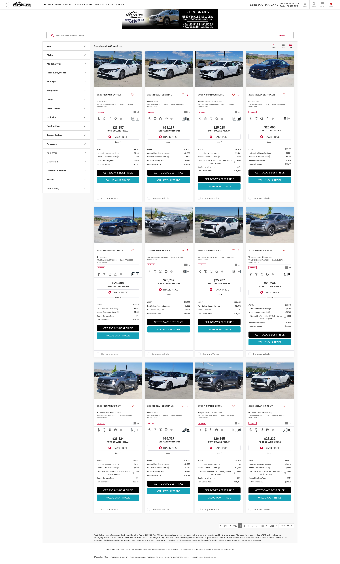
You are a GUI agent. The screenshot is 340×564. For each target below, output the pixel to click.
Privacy (193, 557)
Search (282, 35)
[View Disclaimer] (121, 119)
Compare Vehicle (109, 198)
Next (263, 525)
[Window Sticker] (137, 118)
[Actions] (137, 94)
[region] (118, 156)
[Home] (44, 4)
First (224, 525)
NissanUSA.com (210, 557)
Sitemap (200, 557)
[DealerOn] (101, 557)
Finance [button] (99, 4)
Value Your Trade (118, 180)
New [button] (50, 4)
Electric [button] (120, 4)
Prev (234, 525)
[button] (139, 69)
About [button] (109, 4)
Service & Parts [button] (83, 4)
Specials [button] (68, 4)
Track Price (120, 136)
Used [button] (58, 4)
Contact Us (185, 557)
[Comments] (133, 118)
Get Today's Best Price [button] (118, 172)
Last (272, 525)
